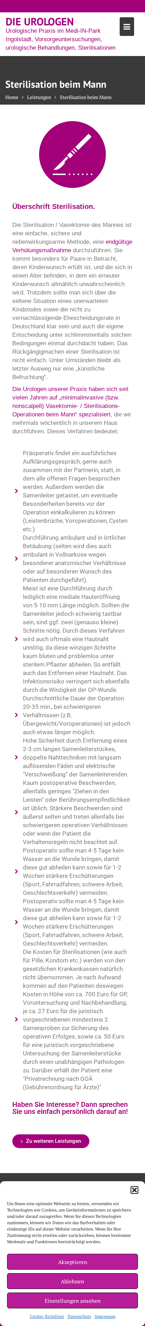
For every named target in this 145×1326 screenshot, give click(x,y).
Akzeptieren (72, 1261)
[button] (134, 1190)
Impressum (105, 1316)
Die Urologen (40, 21)
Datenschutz (79, 1316)
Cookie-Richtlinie (47, 1316)
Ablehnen (72, 1281)
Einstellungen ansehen (73, 1300)
